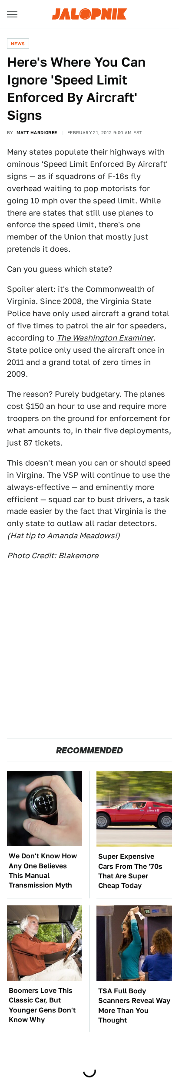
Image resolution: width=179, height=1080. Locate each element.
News (18, 43)
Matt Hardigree (37, 132)
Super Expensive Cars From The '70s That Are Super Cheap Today (130, 871)
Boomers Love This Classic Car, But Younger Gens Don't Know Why (42, 1005)
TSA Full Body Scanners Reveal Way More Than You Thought (134, 1005)
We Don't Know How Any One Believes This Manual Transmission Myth (43, 870)
